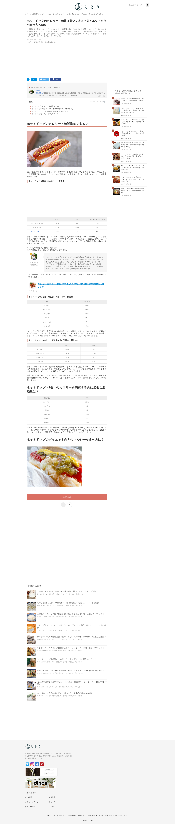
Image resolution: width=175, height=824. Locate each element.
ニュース (52, 802)
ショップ (52, 806)
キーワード (62, 816)
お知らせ (81, 816)
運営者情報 (72, 816)
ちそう (27, 14)
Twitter (38, 91)
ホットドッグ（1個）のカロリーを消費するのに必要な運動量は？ (53, 109)
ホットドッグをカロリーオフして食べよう (45, 114)
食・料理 (28, 797)
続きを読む (67, 497)
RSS (125, 816)
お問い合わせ (91, 816)
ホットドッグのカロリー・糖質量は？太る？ (46, 106)
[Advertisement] (67, 59)
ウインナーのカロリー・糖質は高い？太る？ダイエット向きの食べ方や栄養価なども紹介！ (71, 285)
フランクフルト (34, 231)
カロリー (43, 14)
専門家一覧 (118, 816)
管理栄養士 (39, 93)
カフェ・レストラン (32, 802)
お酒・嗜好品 (30, 806)
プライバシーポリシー (105, 816)
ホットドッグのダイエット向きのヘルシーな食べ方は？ (50, 111)
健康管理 (35, 14)
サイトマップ (52, 816)
